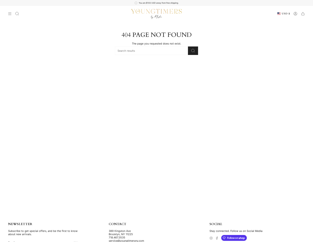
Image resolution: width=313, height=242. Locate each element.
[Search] (193, 50)
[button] (17, 13)
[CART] (303, 13)
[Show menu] (10, 13)
